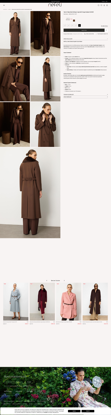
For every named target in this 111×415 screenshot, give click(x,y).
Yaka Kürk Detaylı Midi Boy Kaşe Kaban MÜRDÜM (40, 322)
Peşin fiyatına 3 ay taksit (55, 1)
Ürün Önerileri (67, 97)
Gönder (29, 382)
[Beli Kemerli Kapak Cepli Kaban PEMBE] (68, 302)
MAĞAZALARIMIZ (17, 404)
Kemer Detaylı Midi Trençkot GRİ (10, 322)
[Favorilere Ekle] (106, 30)
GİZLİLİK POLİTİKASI (9, 401)
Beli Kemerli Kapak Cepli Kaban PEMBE (64, 322)
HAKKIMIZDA (7, 404)
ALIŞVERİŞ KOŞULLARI (29, 401)
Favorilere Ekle (27, 322)
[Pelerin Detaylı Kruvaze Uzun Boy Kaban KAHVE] (95, 302)
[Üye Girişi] (104, 5)
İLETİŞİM (25, 404)
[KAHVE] (74, 20)
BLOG (31, 404)
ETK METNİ (19, 401)
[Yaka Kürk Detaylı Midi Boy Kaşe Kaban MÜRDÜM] (42, 302)
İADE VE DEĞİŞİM (41, 401)
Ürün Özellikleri (68, 39)
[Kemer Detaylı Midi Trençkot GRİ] (15, 302)
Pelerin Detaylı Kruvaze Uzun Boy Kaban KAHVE (92, 322)
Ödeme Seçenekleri (69, 94)
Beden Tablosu (105, 25)
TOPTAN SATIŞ (38, 404)
